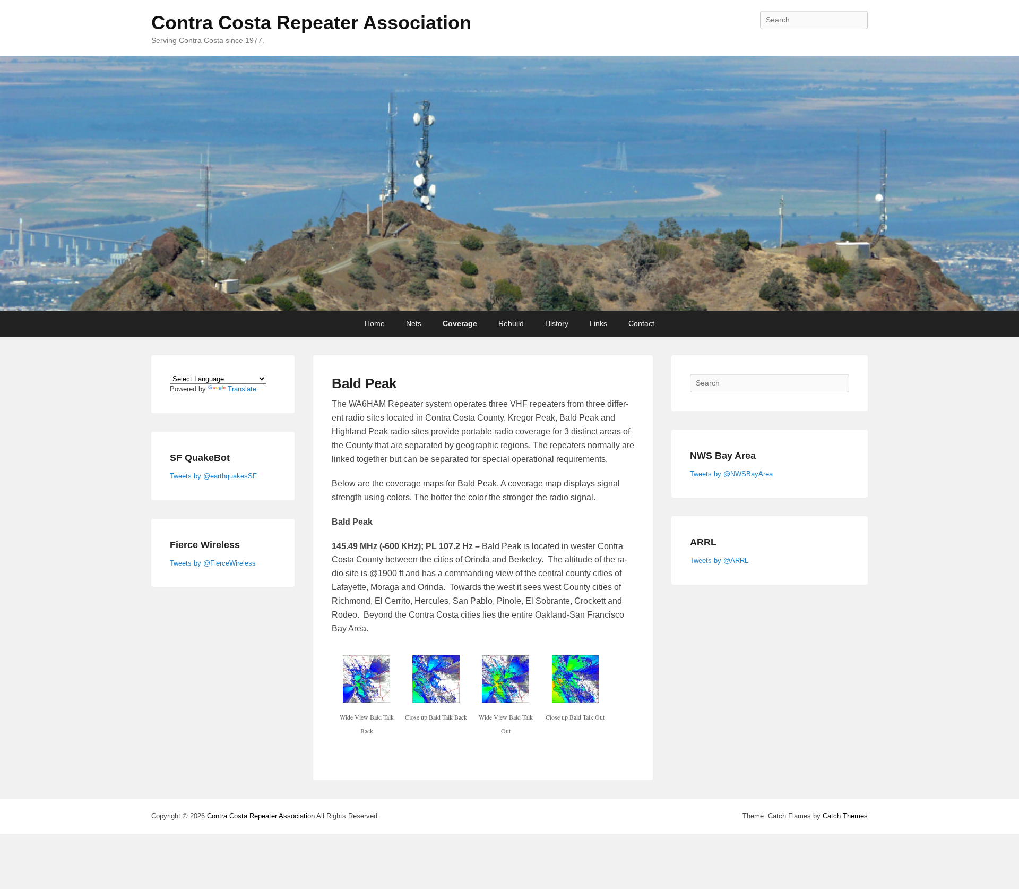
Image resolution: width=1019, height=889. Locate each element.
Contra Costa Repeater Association (311, 22)
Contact (641, 323)
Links (598, 323)
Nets (413, 323)
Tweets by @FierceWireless (213, 563)
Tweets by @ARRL (719, 561)
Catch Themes (845, 816)
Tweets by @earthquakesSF (213, 476)
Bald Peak (364, 383)
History (556, 323)
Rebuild (511, 323)
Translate (242, 389)
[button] (366, 698)
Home (375, 323)
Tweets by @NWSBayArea (731, 474)
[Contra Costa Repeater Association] (509, 183)
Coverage (460, 323)
